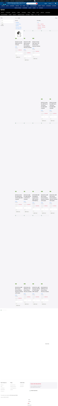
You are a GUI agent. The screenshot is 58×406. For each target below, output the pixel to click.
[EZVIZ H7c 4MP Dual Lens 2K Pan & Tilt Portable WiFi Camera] (36, 249)
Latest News (22, 386)
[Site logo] (5, 3)
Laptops (11, 389)
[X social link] (51, 343)
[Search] (37, 3)
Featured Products (13, 386)
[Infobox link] (39, 1)
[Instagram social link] (53, 343)
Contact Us (2, 391)
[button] (35, 304)
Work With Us (3, 389)
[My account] (57, 3)
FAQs (1, 386)
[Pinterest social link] (56, 343)
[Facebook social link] (50, 343)
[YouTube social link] (55, 343)
